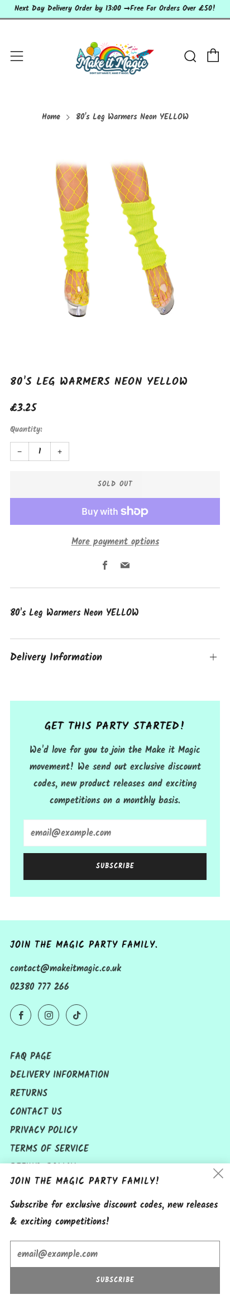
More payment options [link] (115, 542)
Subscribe (115, 866)
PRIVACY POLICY (43, 1131)
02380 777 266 (39, 987)
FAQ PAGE (30, 1057)
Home (51, 117)
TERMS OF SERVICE (49, 1149)
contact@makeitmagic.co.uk (65, 969)
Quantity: (26, 430)
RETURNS (28, 1094)
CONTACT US (36, 1112)
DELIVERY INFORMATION (59, 1075)
